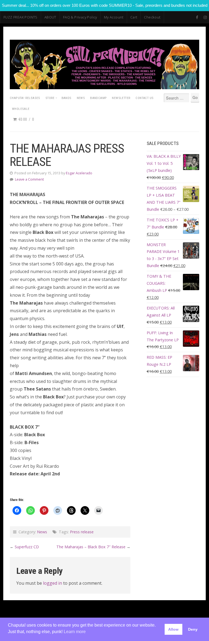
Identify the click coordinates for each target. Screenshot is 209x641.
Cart (133, 17)
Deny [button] (193, 629)
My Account (114, 17)
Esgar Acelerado (79, 173)
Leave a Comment (29, 179)
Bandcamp (98, 98)
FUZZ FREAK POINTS (21, 17)
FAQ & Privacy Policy (80, 17)
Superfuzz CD (27, 546)
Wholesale (21, 109)
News (81, 98)
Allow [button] (173, 629)
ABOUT (50, 17)
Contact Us (144, 98)
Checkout (152, 17)
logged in (52, 583)
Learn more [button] (75, 631)
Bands (67, 98)
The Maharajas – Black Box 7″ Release (90, 546)
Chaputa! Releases (25, 98)
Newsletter (121, 98)
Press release (82, 531)
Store (50, 98)
